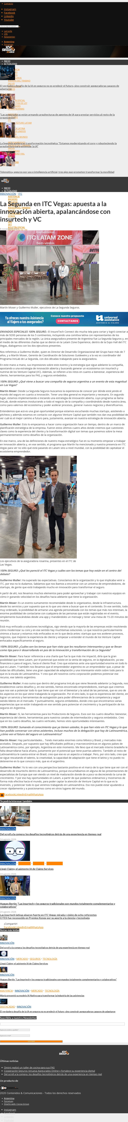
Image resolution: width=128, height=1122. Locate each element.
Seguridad (14, 151)
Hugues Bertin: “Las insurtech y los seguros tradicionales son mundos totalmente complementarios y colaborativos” (58, 979)
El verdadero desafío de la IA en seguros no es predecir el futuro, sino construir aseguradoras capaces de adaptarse (57, 1011)
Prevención (10, 139)
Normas (8, 92)
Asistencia (14, 196)
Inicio (7, 61)
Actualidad (10, 63)
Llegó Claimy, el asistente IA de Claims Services (27, 868)
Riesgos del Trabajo (19, 80)
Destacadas (7, 1006)
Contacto (8, 3)
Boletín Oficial (16, 100)
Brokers (12, 199)
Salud (11, 83)
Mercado (24, 863)
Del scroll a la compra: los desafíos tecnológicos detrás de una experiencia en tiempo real (50, 834)
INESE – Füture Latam (20, 122)
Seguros (38, 863)
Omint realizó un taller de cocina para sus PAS (29, 1067)
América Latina (16, 128)
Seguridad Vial (16, 153)
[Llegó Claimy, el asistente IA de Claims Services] (15, 860)
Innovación (8, 194)
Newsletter (9, 36)
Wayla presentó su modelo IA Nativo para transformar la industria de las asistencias (42, 995)
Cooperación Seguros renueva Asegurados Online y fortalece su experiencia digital (49, 1070)
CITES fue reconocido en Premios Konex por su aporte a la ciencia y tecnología (45, 917)
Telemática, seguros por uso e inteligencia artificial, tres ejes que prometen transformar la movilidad (57, 171)
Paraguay (8, 44)
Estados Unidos (17, 131)
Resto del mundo (18, 137)
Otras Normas (16, 108)
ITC (9, 120)
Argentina (9, 41)
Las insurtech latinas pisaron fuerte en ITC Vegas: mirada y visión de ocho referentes (48, 914)
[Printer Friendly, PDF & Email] (2, 795)
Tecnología (54, 863)
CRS (6, 33)
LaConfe (8, 31)
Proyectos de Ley (17, 103)
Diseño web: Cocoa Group (16, 1104)
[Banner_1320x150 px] (64, 325)
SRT (10, 224)
